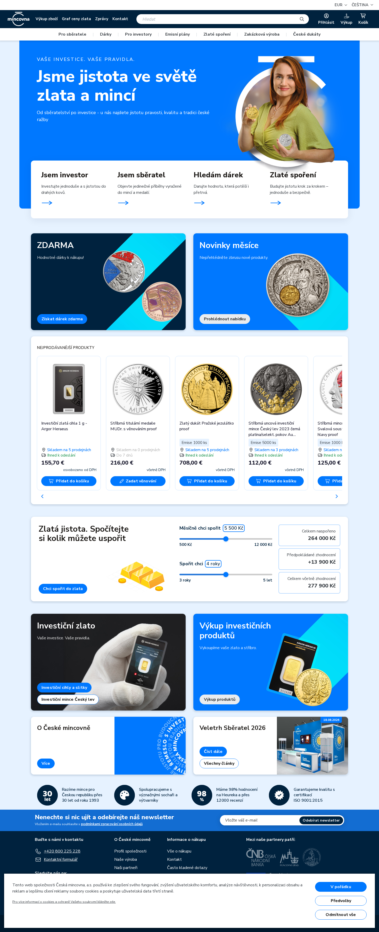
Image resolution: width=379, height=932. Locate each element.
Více (46, 763)
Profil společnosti (130, 851)
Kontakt (120, 18)
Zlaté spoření (216, 34)
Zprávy (101, 18)
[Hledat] (302, 19)
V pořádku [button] (341, 887)
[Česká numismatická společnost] (312, 857)
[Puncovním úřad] (289, 857)
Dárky (105, 34)
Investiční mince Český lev (68, 699)
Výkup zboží (47, 18)
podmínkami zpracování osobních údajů (112, 824)
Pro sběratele (72, 34)
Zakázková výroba (261, 34)
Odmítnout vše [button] (341, 915)
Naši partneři (125, 868)
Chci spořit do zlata (63, 589)
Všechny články (219, 763)
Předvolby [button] (341, 901)
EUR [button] (339, 4)
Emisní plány (177, 34)
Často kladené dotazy (187, 868)
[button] (362, 5)
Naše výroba (125, 859)
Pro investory (138, 34)
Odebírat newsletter (321, 820)
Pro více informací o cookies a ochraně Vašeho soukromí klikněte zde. (64, 901)
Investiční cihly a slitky (64, 687)
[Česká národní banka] (261, 857)
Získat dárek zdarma (62, 319)
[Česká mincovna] (18, 19)
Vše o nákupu (179, 851)
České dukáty (306, 34)
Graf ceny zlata (76, 18)
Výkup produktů (219, 699)
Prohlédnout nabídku (225, 319)
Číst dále (213, 751)
